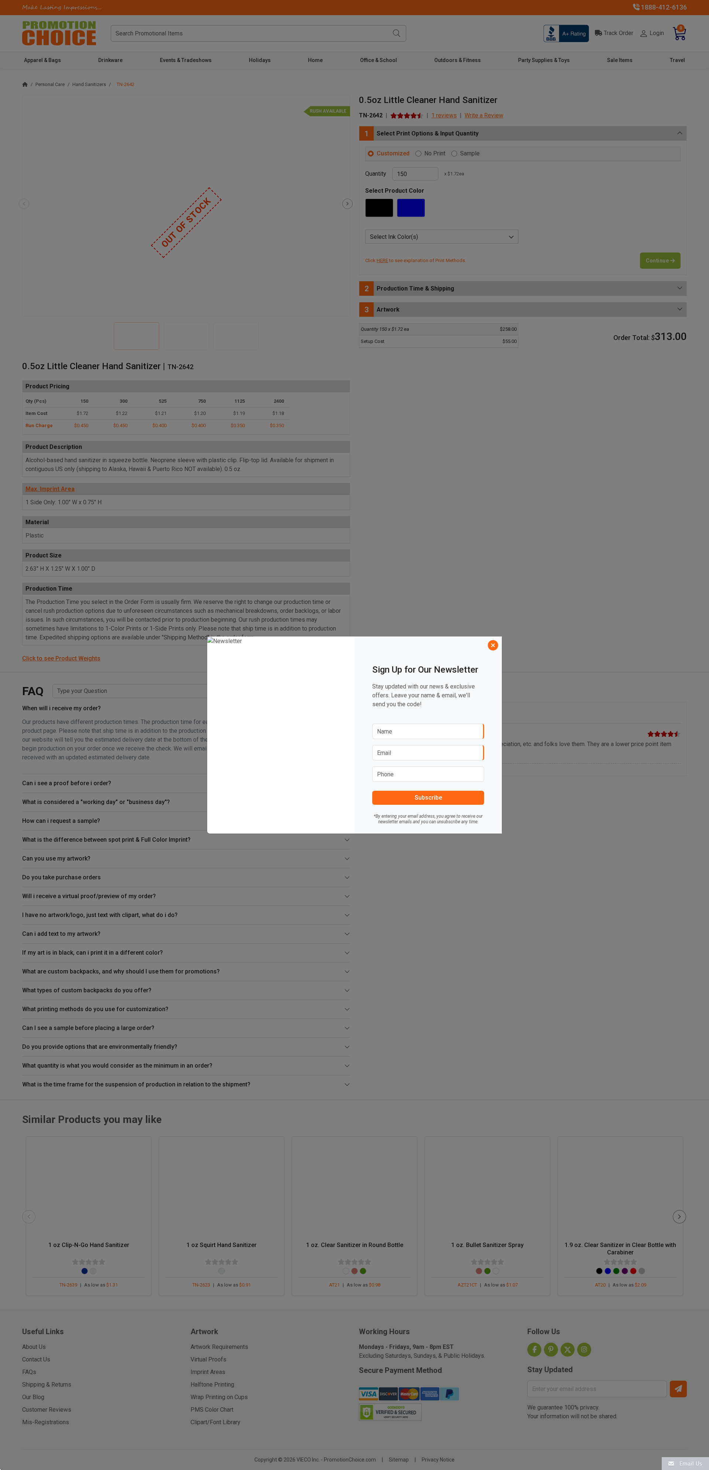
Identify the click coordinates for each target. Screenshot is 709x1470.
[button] (685, 1463)
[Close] (493, 645)
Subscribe (428, 797)
